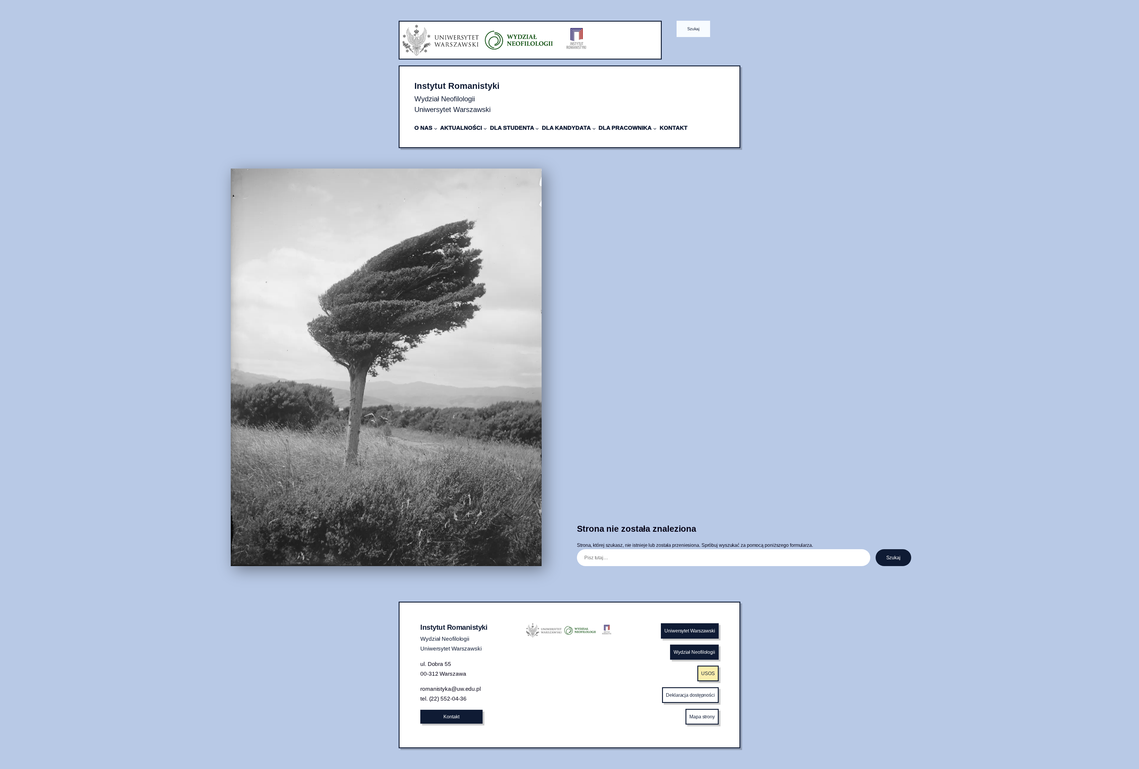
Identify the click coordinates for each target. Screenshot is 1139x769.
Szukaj (693, 28)
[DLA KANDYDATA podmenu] (594, 128)
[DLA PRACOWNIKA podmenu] (655, 128)
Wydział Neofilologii (694, 652)
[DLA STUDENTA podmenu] (537, 128)
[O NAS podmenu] (436, 128)
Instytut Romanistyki (456, 86)
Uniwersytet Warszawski (689, 630)
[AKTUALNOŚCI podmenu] (485, 128)
